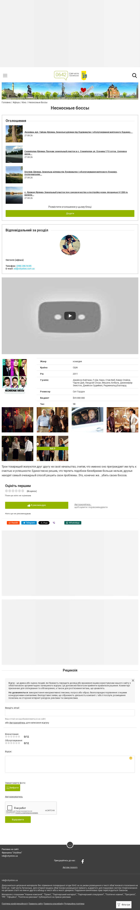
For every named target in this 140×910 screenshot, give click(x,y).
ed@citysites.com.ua (24, 268)
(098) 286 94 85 (23, 266)
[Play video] (70, 316)
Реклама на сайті (10, 849)
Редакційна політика (74, 903)
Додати (70, 213)
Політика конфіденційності (15, 903)
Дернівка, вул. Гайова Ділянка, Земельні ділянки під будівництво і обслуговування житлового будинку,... (78, 132)
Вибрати (14, 787)
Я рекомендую (38, 505)
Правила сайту (36, 903)
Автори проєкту (70, 867)
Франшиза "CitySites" (12, 853)
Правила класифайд (54, 903)
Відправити (18, 819)
